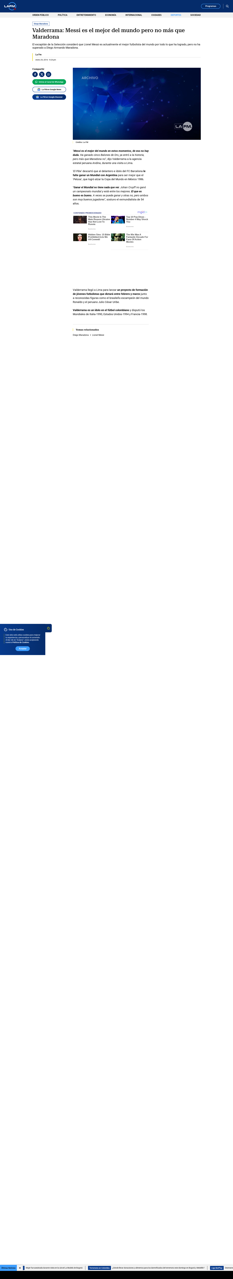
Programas (210, 6)
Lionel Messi (98, 301)
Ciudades (156, 15)
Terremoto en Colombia (43, 1268)
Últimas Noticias (8, 1268)
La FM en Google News (51, 89)
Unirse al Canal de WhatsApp (51, 82)
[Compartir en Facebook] (35, 74)
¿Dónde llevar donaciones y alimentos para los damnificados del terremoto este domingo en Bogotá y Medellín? (102, 1268)
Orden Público (40, 15)
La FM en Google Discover (51, 97)
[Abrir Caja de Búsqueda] (227, 6)
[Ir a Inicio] (10, 6)
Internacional (133, 15)
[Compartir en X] (41, 74)
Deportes (176, 15)
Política (62, 15)
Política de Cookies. (20, 642)
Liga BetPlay (160, 1268)
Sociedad (195, 15)
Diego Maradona (81, 301)
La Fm (38, 54)
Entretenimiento (86, 15)
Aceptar (23, 648)
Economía (110, 15)
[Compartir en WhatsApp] (48, 74)
